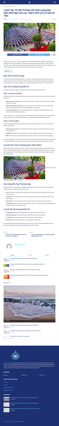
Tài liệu (41, 375)
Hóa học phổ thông (8, 363)
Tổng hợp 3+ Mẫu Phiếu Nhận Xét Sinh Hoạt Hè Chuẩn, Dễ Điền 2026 (25, 269)
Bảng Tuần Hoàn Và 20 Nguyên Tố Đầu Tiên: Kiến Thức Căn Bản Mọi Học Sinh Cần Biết (29, 275)
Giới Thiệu (6, 382)
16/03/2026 (23, 19)
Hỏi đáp (14, 6)
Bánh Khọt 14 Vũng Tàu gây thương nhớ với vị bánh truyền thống (24, 325)
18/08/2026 (13, 332)
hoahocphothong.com (19, 421)
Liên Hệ (5, 385)
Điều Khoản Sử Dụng (8, 390)
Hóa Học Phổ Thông (7, 6)
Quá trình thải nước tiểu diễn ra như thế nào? (20, 336)
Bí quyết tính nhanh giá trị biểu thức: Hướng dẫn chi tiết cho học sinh (25, 330)
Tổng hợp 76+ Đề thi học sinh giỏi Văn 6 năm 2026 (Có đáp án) (23, 258)
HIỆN (11, 71)
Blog (5, 375)
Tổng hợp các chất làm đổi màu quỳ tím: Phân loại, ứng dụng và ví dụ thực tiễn (27, 264)
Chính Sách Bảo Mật (8, 387)
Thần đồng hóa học (14, 19)
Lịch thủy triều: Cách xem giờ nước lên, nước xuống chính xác (18, 319)
